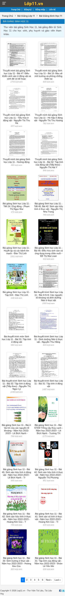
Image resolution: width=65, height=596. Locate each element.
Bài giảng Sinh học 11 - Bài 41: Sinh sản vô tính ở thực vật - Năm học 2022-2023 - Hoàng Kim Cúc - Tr (48, 517)
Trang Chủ (15, 9)
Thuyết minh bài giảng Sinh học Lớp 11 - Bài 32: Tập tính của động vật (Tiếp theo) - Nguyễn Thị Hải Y (48, 163)
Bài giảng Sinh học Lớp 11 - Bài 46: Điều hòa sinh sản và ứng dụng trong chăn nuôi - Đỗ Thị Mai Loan (48, 252)
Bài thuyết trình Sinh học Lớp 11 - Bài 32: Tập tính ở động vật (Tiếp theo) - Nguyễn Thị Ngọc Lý (16, 384)
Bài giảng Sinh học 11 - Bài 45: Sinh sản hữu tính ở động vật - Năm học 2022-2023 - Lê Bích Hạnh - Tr (16, 473)
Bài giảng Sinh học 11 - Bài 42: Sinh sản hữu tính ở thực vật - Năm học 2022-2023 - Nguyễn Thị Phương (48, 473)
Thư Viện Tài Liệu (35, 590)
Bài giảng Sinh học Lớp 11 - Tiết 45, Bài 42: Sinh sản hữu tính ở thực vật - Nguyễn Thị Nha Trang (48, 207)
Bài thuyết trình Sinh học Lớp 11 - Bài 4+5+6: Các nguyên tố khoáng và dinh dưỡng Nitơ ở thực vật (48, 296)
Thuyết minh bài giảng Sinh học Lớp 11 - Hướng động (16, 160)
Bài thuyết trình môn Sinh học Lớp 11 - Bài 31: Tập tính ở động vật (16, 339)
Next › (49, 580)
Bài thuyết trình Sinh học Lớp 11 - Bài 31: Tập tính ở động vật (48, 383)
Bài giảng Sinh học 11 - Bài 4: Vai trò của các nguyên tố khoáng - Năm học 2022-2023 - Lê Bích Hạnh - (16, 429)
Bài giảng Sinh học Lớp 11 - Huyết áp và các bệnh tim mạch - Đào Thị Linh (16, 251)
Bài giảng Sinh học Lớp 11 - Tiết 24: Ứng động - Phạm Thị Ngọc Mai (16, 206)
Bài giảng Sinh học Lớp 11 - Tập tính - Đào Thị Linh (16, 293)
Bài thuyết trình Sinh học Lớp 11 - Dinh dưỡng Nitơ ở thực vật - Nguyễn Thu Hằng (48, 339)
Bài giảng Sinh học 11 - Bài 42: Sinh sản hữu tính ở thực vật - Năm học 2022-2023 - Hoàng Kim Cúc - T (16, 517)
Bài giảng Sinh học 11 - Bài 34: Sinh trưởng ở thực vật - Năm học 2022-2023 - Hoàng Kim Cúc (16, 562)
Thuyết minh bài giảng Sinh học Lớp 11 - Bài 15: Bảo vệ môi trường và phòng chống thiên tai (48, 74)
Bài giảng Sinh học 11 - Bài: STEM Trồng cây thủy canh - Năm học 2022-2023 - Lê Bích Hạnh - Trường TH (48, 429)
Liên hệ (52, 9)
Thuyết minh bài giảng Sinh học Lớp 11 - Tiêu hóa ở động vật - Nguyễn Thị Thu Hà (16, 119)
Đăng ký (28, 9)
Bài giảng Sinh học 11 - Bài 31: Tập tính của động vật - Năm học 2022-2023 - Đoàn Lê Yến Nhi (48, 562)
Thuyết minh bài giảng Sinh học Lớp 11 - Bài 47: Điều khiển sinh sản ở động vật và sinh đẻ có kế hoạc (16, 74)
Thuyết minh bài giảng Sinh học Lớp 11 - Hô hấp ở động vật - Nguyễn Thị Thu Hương (48, 118)
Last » (58, 580)
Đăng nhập (40, 9)
